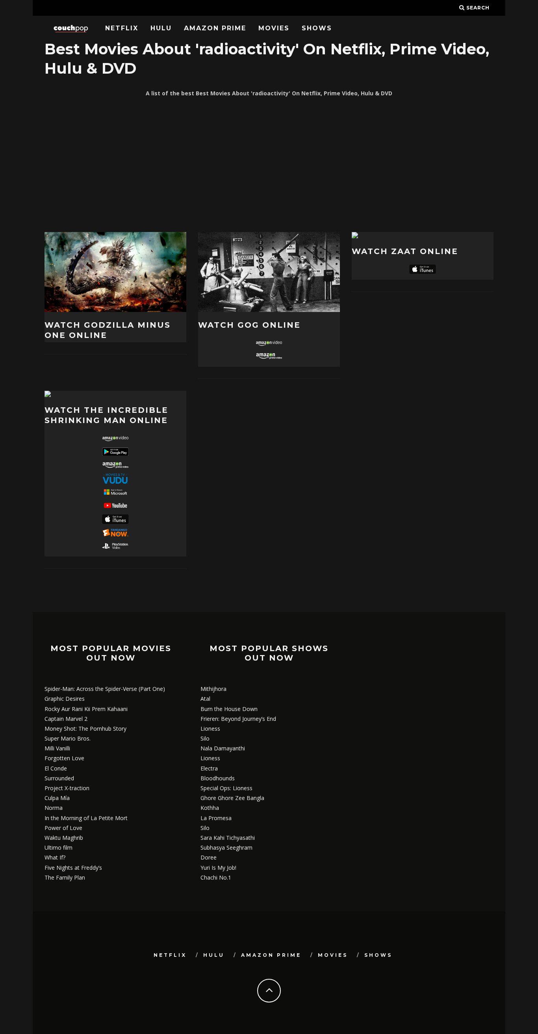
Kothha (209, 807)
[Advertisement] (269, 165)
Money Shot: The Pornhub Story (85, 728)
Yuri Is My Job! (218, 867)
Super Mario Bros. (68, 738)
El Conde (56, 768)
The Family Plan (65, 877)
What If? (55, 857)
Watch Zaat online (405, 251)
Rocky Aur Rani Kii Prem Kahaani (86, 709)
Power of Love (63, 828)
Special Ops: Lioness (226, 788)
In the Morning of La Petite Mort (86, 818)
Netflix (121, 28)
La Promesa (216, 818)
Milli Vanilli (57, 748)
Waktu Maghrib (64, 837)
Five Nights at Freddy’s (73, 867)
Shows (317, 28)
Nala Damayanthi (222, 748)
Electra (209, 768)
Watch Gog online (249, 325)
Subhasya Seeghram (226, 847)
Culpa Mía (57, 798)
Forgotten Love (64, 758)
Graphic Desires (65, 698)
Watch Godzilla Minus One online (108, 330)
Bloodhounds (217, 778)
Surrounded (59, 778)
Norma (54, 807)
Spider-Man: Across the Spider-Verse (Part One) (105, 688)
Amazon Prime (215, 28)
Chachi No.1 (215, 877)
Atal (205, 698)
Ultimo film (58, 847)
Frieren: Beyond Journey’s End (238, 718)
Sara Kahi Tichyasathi (227, 837)
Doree (208, 857)
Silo (205, 738)
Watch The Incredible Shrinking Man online (106, 415)
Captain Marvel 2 (66, 718)
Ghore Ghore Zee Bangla (232, 798)
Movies (273, 28)
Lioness (210, 728)
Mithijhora (213, 688)
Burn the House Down (229, 709)
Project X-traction (67, 788)
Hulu (161, 28)
